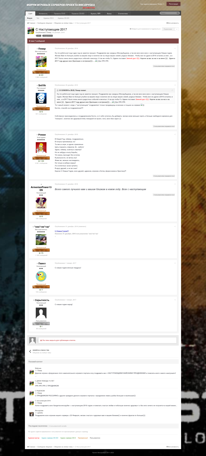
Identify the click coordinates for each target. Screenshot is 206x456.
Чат (38, 18)
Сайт (30, 13)
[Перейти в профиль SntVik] (41, 98)
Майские (38, 368)
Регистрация (173, 4)
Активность (43, 13)
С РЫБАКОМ (40, 391)
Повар (48, 32)
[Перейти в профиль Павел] (41, 276)
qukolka (40, 413)
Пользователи (95, 438)
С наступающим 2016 (43, 401)
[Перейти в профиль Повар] (31, 31)
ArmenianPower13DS (41, 188)
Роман (42, 134)
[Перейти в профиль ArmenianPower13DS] (41, 203)
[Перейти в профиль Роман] (41, 147)
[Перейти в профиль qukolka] (32, 414)
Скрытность (42, 300)
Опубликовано (66, 48)
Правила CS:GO (78, 13)
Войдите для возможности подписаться (146, 29)
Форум (29, 18)
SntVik (42, 85)
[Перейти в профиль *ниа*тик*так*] (41, 239)
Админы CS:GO (63, 18)
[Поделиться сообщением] (175, 48)
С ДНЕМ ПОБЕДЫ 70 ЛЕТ (44, 381)
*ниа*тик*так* (42, 226)
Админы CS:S (49, 18)
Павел (42, 263)
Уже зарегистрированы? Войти (151, 4)
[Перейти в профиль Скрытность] (41, 313)
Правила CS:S (59, 13)
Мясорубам (39, 410)
